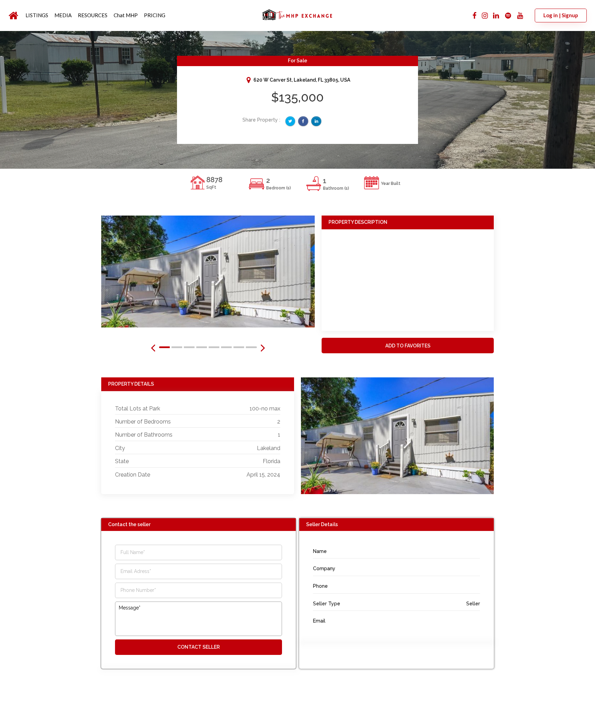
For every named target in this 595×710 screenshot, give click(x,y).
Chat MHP (126, 15)
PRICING (154, 15)
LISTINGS (36, 15)
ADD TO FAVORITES (407, 345)
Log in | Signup (560, 15)
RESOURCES (92, 15)
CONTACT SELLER (198, 647)
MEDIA (63, 15)
